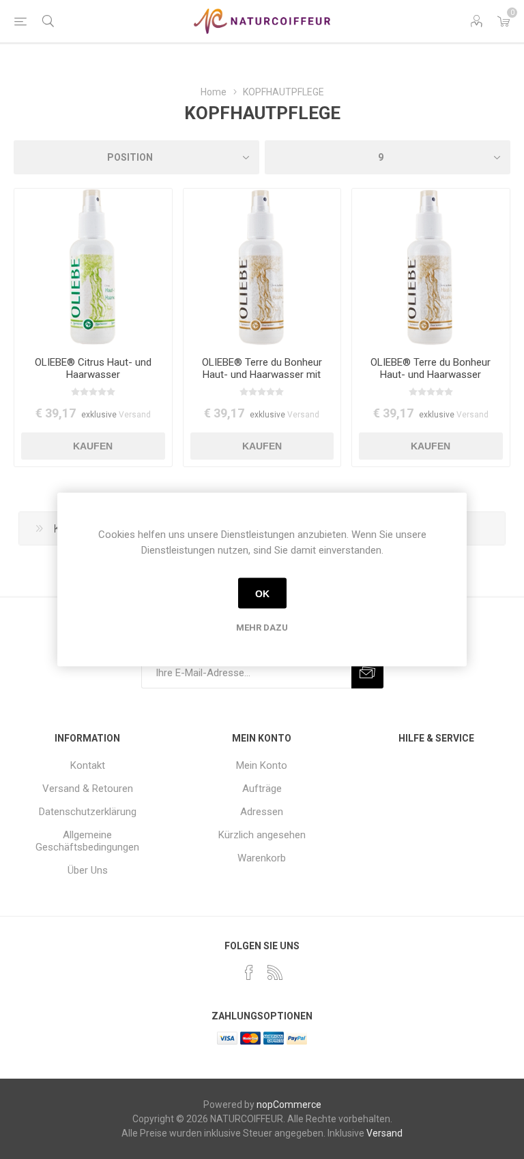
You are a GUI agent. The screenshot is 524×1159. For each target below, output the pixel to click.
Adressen (261, 812)
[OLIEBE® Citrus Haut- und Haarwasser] (93, 267)
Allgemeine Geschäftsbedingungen (87, 841)
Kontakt (87, 765)
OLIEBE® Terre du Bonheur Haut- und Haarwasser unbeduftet (430, 374)
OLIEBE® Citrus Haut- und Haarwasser (93, 368)
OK (262, 593)
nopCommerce (289, 1104)
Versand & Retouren (87, 788)
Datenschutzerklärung (87, 812)
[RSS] (275, 972)
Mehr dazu (262, 627)
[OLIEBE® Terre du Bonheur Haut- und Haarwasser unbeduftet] (431, 267)
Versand (135, 414)
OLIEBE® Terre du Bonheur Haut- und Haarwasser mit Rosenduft (262, 374)
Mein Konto (261, 765)
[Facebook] (249, 972)
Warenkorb (261, 858)
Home (214, 91)
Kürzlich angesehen (262, 835)
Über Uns (88, 870)
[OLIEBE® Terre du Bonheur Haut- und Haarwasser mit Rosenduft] (262, 267)
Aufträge (262, 788)
